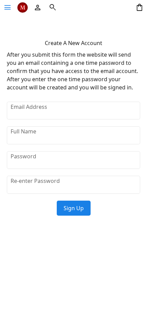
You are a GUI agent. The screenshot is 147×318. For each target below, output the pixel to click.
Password (23, 156)
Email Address (29, 107)
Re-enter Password (35, 181)
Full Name (23, 131)
